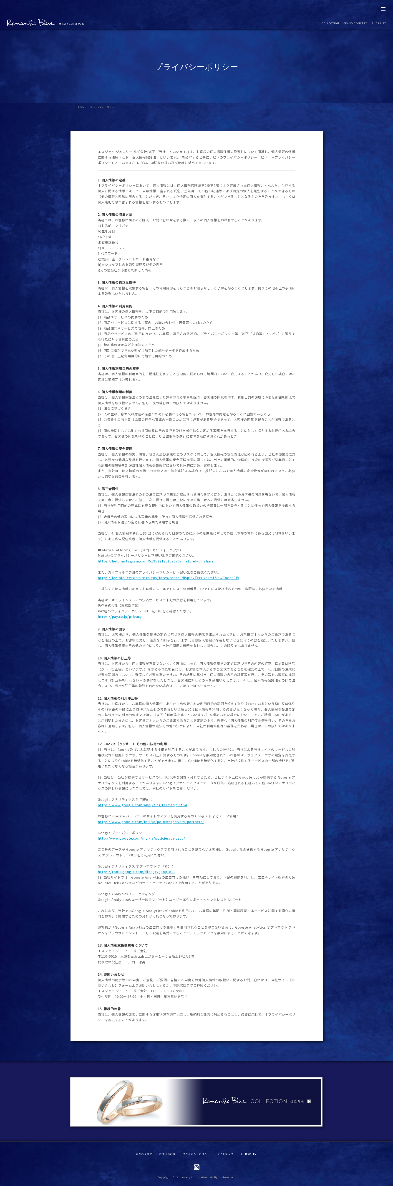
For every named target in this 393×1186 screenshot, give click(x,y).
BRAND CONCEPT (355, 23)
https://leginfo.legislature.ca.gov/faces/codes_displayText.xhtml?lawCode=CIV (168, 577)
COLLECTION (330, 23)
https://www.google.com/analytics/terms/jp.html (142, 804)
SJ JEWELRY (248, 1154)
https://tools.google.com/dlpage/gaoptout (136, 871)
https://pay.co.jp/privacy (120, 616)
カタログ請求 (144, 1154)
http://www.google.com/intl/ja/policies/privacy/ (141, 838)
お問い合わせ (167, 1154)
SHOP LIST (379, 23)
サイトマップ (225, 1154)
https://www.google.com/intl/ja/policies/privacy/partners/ (151, 821)
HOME (82, 107)
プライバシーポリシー (196, 1154)
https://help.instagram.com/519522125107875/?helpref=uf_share (156, 561)
